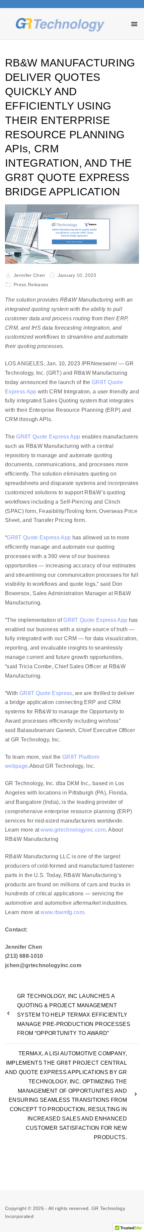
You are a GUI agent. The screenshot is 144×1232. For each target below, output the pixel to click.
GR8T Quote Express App (48, 436)
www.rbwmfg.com (62, 912)
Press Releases (31, 284)
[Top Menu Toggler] (134, 24)
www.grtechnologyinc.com (73, 830)
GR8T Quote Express (45, 693)
